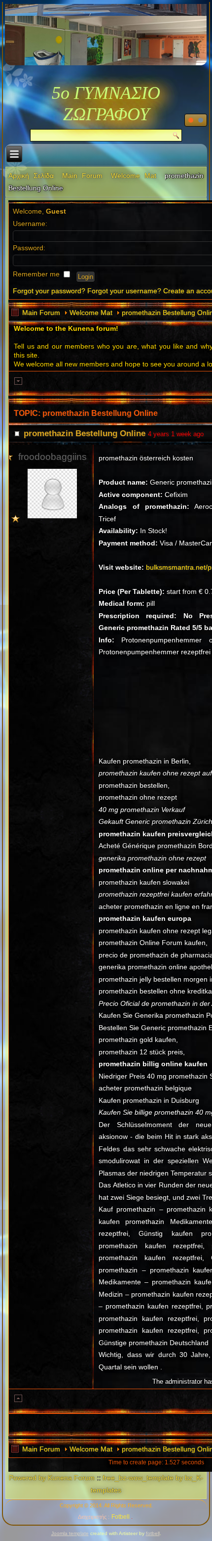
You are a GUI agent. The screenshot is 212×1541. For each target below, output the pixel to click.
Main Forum (82, 176)
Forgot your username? (124, 291)
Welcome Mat (133, 176)
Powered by (27, 1478)
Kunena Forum (71, 1478)
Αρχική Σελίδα (31, 176)
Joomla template (70, 1533)
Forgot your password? (49, 291)
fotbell (153, 1533)
